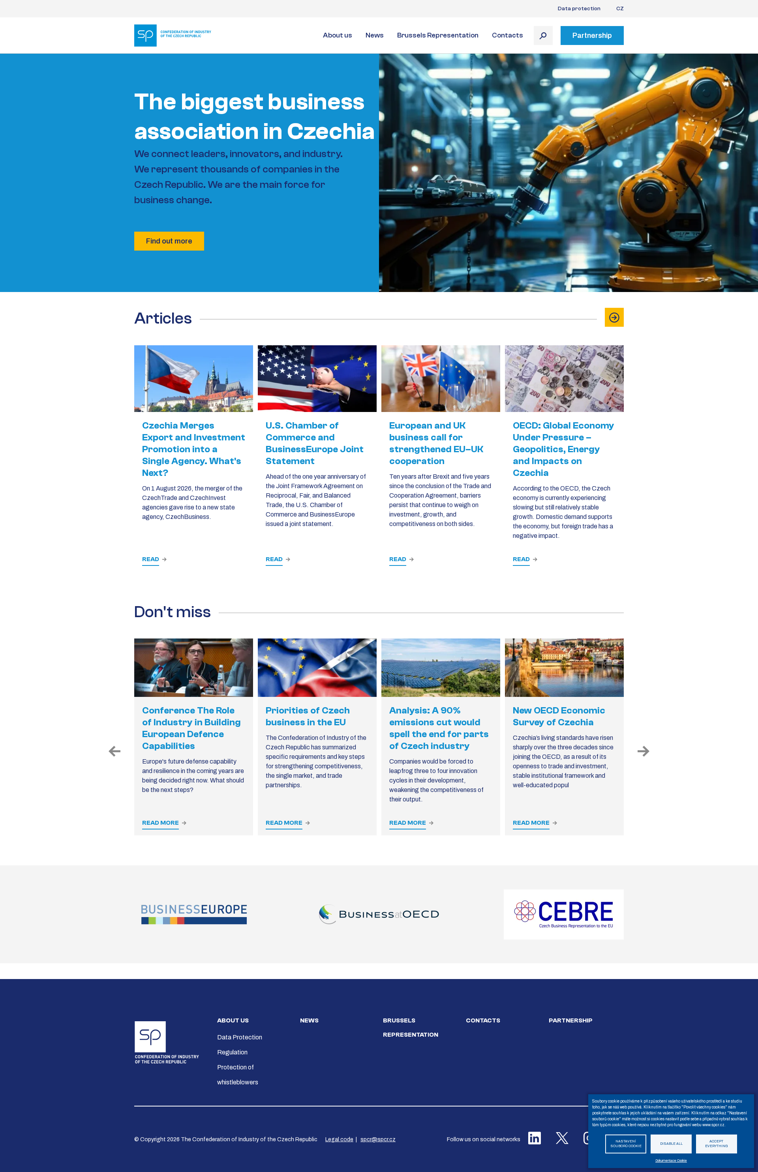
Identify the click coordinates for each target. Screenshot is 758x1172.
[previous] (114, 751)
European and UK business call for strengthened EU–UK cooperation (436, 443)
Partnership (571, 1020)
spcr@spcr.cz (378, 1139)
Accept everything (716, 1144)
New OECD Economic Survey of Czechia (559, 716)
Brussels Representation (437, 35)
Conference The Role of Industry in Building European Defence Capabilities (191, 728)
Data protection (579, 9)
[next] (643, 751)
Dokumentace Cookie (671, 1161)
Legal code (339, 1139)
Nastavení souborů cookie (626, 1144)
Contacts (507, 35)
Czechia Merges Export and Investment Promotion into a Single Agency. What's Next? (193, 449)
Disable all (671, 1144)
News (375, 35)
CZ (620, 9)
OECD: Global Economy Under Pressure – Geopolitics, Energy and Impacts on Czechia (563, 449)
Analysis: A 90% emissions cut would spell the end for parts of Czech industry (439, 728)
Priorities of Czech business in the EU (308, 716)
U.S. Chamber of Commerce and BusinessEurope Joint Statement (315, 443)
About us (337, 35)
